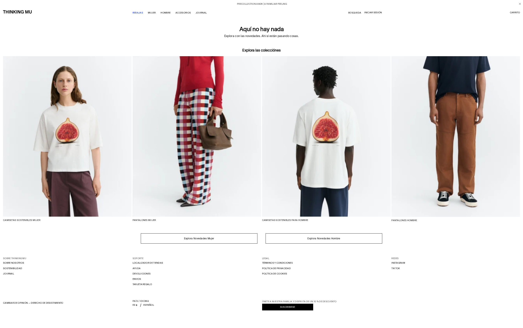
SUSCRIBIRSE (287, 307)
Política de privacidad (276, 268)
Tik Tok (395, 268)
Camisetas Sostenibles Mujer (21, 220)
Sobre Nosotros (13, 263)
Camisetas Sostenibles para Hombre (285, 220)
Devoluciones (142, 273)
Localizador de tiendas (148, 263)
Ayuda (137, 268)
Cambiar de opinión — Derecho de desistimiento (33, 303)
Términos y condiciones (277, 263)
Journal (8, 273)
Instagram (398, 263)
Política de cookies (274, 273)
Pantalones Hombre (404, 220)
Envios (137, 279)
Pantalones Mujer (144, 220)
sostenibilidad (12, 268)
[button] (515, 13)
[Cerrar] (518, 4)
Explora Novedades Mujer (199, 238)
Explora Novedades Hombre (323, 238)
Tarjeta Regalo (142, 284)
